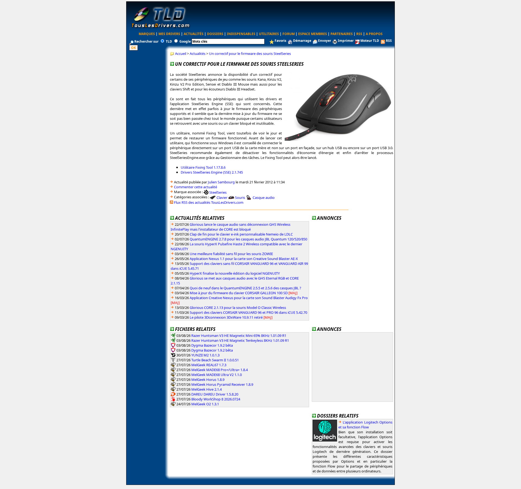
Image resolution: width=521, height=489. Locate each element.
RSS (359, 34)
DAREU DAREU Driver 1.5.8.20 (214, 394)
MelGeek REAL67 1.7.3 (208, 364)
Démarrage (302, 40)
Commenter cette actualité (195, 186)
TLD (169, 41)
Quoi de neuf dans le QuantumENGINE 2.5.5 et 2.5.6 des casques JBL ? (245, 288)
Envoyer (324, 40)
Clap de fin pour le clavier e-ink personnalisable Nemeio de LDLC (241, 234)
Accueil (180, 53)
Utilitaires (269, 34)
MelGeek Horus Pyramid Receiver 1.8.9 (222, 384)
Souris (240, 197)
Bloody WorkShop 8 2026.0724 (215, 399)
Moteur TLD (369, 40)
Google (185, 41)
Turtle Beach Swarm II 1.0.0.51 (215, 360)
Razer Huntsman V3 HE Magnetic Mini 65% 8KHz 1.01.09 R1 (238, 335)
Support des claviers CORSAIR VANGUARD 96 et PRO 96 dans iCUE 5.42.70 (248, 312)
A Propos (374, 34)
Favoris (280, 40)
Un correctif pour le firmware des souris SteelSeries (250, 53)
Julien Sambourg (221, 182)
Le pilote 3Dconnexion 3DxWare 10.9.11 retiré (226, 317)
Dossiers (215, 34)
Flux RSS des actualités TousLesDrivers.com (208, 202)
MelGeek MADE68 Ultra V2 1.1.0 (216, 374)
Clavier (222, 197)
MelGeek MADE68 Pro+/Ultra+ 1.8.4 (219, 369)
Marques (147, 34)
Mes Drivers (169, 34)
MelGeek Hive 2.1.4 (206, 389)
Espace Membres (312, 34)
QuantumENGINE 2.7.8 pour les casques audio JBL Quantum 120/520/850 (248, 239)
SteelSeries (218, 192)
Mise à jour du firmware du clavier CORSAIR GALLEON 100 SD (239, 292)
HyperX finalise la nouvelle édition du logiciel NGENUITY (235, 273)
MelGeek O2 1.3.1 (205, 404)
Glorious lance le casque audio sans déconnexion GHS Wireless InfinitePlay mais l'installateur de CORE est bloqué (230, 227)
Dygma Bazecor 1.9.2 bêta (212, 345)
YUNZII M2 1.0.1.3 (205, 355)
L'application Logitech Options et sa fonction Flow (365, 425)
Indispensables (241, 34)
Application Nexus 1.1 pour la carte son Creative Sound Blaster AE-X (244, 258)
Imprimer (346, 40)
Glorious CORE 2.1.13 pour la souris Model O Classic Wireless (238, 307)
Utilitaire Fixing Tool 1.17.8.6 (203, 167)
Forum (288, 34)
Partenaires (342, 34)
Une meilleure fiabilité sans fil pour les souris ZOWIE (231, 253)
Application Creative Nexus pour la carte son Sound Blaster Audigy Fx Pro (249, 297)
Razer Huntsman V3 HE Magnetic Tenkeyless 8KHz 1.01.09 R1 (240, 340)
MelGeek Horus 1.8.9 (207, 379)
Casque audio (264, 197)
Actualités (194, 34)
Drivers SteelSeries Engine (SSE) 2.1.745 (212, 172)
